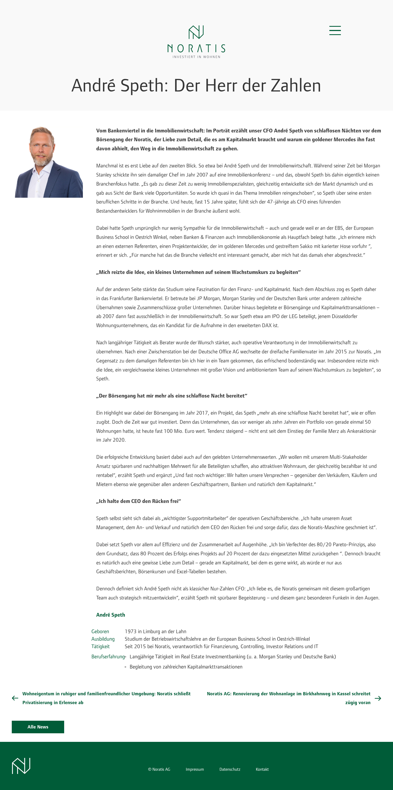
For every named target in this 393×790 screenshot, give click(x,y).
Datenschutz (229, 769)
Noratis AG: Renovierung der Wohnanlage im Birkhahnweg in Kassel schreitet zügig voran (289, 698)
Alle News (38, 727)
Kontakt (262, 769)
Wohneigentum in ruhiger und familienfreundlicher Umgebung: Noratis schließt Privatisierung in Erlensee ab (106, 698)
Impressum (195, 769)
